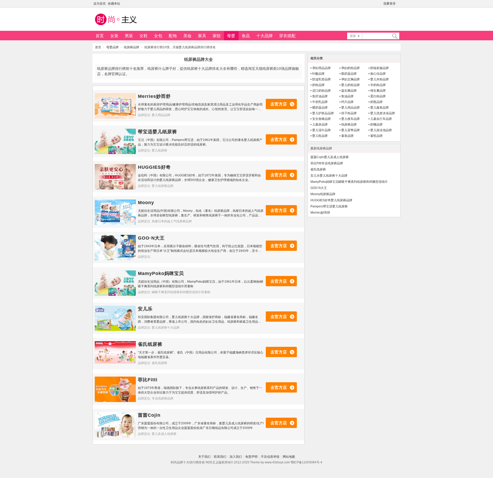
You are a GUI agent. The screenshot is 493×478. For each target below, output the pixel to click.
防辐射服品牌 (379, 68)
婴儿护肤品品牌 (323, 113)
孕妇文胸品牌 (350, 79)
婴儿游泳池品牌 (381, 130)
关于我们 (204, 456)
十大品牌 (264, 36)
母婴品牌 (112, 47)
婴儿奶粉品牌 (350, 85)
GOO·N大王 (151, 238)
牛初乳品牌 (320, 102)
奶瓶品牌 (376, 102)
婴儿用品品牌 (350, 107)
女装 (114, 36)
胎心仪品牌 (378, 73)
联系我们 (220, 456)
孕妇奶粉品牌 (350, 68)
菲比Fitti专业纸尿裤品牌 (326, 163)
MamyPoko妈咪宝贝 (161, 273)
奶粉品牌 (318, 85)
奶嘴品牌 (376, 124)
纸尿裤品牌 (131, 47)
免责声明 (251, 456)
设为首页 (99, 3)
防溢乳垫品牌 (321, 79)
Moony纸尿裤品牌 (322, 194)
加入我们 (236, 456)
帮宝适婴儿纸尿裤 (157, 131)
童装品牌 (347, 136)
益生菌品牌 (349, 90)
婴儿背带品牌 (350, 130)
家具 (202, 36)
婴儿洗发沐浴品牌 (382, 113)
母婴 (231, 36)
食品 (246, 36)
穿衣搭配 (287, 36)
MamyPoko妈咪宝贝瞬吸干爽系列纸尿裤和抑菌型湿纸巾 (349, 182)
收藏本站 (114, 3)
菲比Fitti (147, 379)
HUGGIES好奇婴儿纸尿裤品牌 (331, 200)
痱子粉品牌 (349, 113)
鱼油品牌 (347, 96)
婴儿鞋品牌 (320, 136)
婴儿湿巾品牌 (321, 130)
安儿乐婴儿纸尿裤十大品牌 (328, 175)
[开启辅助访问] (399, 3)
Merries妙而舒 (154, 96)
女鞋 (143, 36)
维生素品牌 (378, 90)
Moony (146, 202)
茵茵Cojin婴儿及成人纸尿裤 (329, 157)
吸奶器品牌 (349, 73)
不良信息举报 (270, 456)
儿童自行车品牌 (381, 119)
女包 (158, 36)
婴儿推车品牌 (350, 119)
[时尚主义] (115, 26)
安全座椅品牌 (321, 119)
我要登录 (389, 3)
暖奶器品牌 (320, 107)
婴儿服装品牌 (379, 107)
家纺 (217, 36)
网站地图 (289, 456)
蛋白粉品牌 (378, 96)
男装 (129, 36)
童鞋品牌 (376, 136)
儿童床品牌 (320, 124)
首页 (100, 36)
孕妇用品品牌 (321, 68)
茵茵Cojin (149, 415)
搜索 (353, 36)
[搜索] (394, 36)
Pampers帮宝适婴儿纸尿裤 (329, 206)
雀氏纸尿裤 (150, 344)
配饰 (173, 36)
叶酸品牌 (318, 73)
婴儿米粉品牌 (379, 79)
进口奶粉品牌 (321, 90)
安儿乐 (145, 308)
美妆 (187, 36)
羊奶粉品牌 (378, 85)
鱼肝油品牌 (320, 96)
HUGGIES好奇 (154, 167)
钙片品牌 (347, 102)
